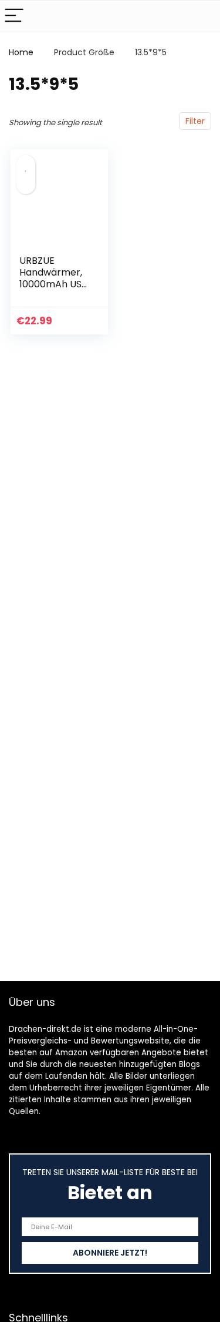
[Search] (202, 16)
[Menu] (14, 16)
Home (21, 52)
